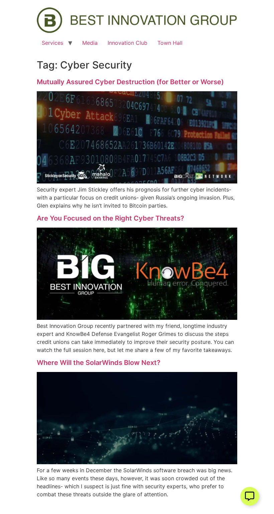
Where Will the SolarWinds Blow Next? (98, 363)
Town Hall (169, 42)
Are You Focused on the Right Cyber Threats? (110, 218)
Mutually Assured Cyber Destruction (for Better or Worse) (130, 82)
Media (90, 42)
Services (52, 42)
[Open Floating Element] (249, 496)
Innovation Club (127, 42)
